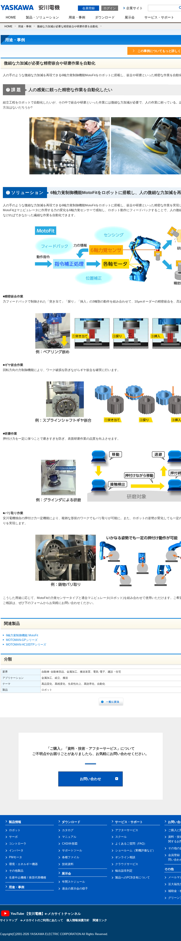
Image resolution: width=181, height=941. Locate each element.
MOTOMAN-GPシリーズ (22, 640)
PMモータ (15, 857)
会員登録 (88, 8)
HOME (11, 17)
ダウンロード (105, 17)
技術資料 (68, 864)
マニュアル (69, 836)
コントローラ (17, 843)
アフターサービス (126, 830)
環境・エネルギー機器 (23, 864)
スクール (121, 836)
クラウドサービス (126, 864)
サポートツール (72, 850)
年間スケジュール (73, 881)
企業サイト (134, 8)
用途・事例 (77, 17)
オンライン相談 (125, 857)
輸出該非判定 (123, 870)
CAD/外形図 (69, 843)
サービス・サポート (159, 17)
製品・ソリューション (42, 17)
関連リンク (100, 920)
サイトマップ (8, 920)
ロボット (15, 830)
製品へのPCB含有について (132, 877)
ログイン (110, 8)
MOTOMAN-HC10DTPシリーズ (26, 644)
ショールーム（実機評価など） (135, 850)
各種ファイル (70, 857)
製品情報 (15, 822)
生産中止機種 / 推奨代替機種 (27, 877)
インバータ (16, 850)
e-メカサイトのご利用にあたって (42, 920)
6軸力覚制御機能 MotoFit (22, 635)
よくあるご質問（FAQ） (131, 843)
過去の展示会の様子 (75, 888)
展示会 (130, 17)
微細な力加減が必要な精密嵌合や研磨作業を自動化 (67, 26)
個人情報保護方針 (77, 920)
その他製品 (16, 870)
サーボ (13, 836)
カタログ (68, 830)
